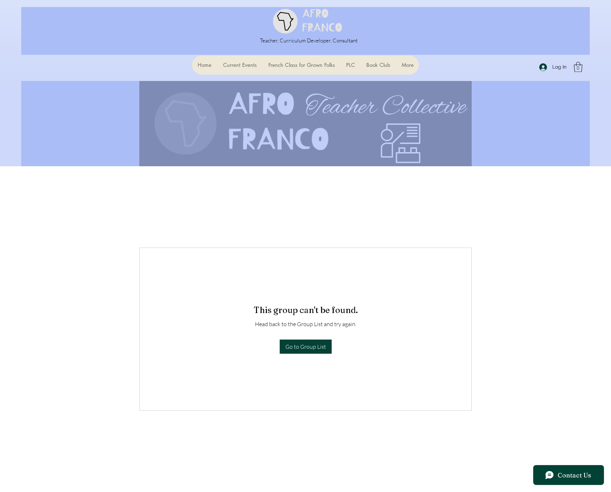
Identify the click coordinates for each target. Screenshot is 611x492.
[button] (578, 67)
